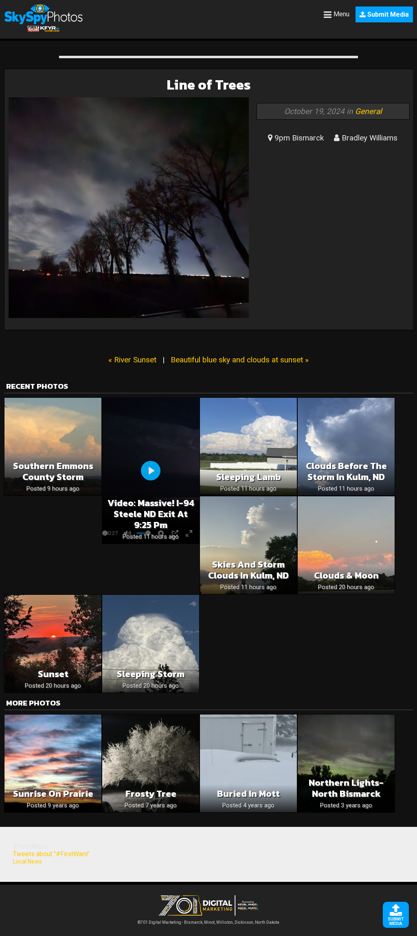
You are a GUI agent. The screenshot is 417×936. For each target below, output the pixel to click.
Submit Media (387, 14)
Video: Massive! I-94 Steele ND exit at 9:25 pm (151, 514)
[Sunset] (53, 643)
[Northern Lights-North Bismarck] (346, 763)
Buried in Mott (248, 793)
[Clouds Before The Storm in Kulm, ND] (346, 446)
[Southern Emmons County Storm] (53, 446)
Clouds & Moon (346, 575)
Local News (27, 861)
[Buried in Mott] (248, 763)
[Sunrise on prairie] (53, 763)
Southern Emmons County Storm (53, 471)
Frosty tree (150, 793)
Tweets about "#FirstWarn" (51, 854)
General (368, 111)
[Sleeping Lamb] (248, 446)
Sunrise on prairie (53, 793)
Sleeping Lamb (248, 476)
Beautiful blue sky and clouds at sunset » (240, 359)
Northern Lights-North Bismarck (346, 788)
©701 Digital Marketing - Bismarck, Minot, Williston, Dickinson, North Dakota (208, 922)
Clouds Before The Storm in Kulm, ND (346, 471)
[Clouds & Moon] (346, 545)
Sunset (53, 674)
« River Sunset (132, 359)
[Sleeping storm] (151, 643)
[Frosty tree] (151, 763)
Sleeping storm (150, 674)
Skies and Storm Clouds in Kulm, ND (248, 570)
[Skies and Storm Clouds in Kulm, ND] (248, 545)
